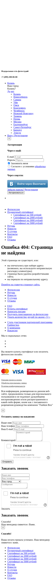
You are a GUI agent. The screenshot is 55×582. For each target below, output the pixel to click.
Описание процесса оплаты (11, 380)
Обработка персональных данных (14, 383)
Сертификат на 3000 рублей (28, 220)
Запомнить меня (19, 163)
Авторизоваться (16, 192)
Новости (11, 228)
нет (12, 91)
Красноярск (19, 108)
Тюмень (17, 116)
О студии (12, 231)
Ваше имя (6, 422)
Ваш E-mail (7, 429)
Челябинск (19, 110)
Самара (17, 99)
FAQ (9, 237)
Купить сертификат (17, 308)
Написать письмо (16, 311)
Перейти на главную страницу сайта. (20, 284)
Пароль (11, 160)
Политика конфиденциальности (13, 386)
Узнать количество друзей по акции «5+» (28, 317)
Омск (16, 105)
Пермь (16, 119)
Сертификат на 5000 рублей (28, 223)
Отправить (7, 462)
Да (8, 91)
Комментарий (8, 440)
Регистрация (31, 189)
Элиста (17, 132)
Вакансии (12, 330)
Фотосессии (13, 209)
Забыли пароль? (15, 189)
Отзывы (11, 239)
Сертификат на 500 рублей (27, 215)
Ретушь (11, 226)
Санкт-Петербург (22, 127)
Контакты (12, 234)
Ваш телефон (8, 426)
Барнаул (17, 130)
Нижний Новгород (23, 113)
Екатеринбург (20, 124)
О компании (13, 327)
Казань (11, 83)
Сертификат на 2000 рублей (28, 217)
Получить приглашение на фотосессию (27, 314)
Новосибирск (20, 97)
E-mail (10, 156)
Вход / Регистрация (17, 135)
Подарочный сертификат (20, 212)
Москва (17, 121)
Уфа (15, 102)
